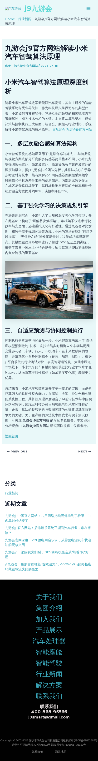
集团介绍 (49, 608)
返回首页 (11, 436)
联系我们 (49, 696)
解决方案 (49, 685)
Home (10, 19)
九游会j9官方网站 (79, 129)
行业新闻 (24, 19)
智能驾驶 (49, 663)
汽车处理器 (49, 641)
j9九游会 (38, 8)
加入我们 (49, 619)
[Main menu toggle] (88, 8)
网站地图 (60, 751)
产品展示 (49, 630)
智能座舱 (49, 652)
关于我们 (49, 597)
